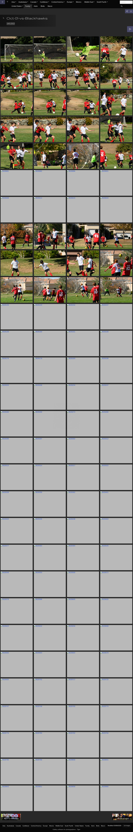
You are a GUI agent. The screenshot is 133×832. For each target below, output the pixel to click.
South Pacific (102, 2)
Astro (36, 6)
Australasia (22, 2)
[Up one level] (4, 18)
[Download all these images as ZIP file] (131, 11)
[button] (4, 827)
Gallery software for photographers (64, 829)
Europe (69, 2)
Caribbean (44, 2)
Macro (50, 6)
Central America (57, 2)
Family (27, 6)
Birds (43, 6)
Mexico (78, 2)
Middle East (88, 2)
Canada (33, 2)
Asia (13, 2)
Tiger (78, 829)
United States (17, 6)
